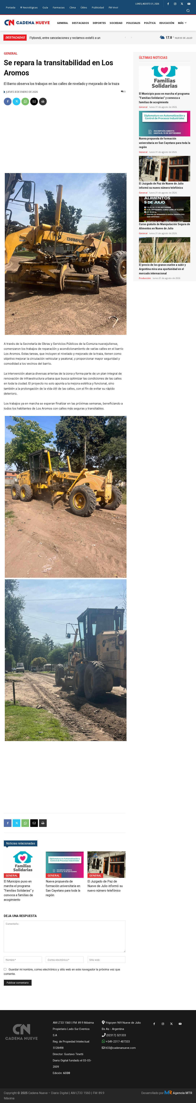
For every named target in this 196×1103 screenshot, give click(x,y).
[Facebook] (168, 4)
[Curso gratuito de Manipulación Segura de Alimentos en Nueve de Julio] (164, 209)
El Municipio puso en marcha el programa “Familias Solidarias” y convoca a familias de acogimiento (19, 891)
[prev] (125, 37)
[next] (131, 37)
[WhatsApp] (25, 101)
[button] (188, 10)
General (10, 53)
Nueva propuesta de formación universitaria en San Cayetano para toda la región (164, 143)
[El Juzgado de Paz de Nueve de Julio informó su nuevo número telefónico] (106, 864)
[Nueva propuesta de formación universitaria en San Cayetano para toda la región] (65, 864)
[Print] (43, 101)
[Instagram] (175, 4)
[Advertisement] (65, 137)
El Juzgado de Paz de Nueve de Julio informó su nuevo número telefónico (105, 886)
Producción (145, 278)
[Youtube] (188, 4)
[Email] (34, 101)
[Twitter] (182, 4)
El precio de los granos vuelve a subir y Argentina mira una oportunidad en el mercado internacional (162, 269)
